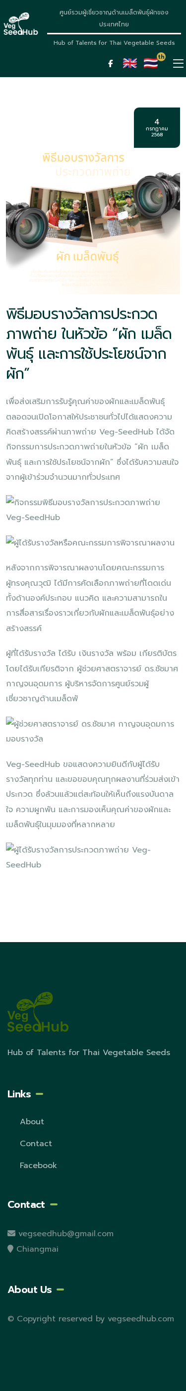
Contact (36, 1144)
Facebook (38, 1166)
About (32, 1122)
